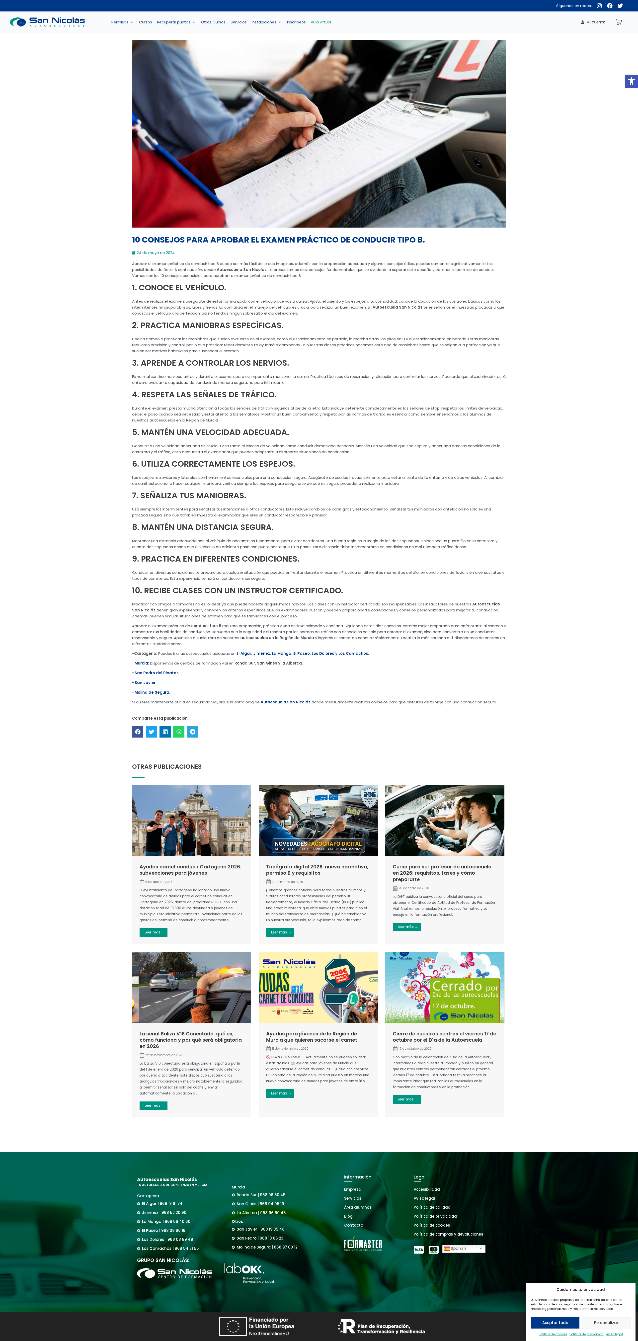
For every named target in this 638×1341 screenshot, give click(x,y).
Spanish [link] (458, 1248)
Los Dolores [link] (323, 653)
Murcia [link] (141, 663)
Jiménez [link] (261, 653)
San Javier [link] (145, 682)
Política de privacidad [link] (587, 1334)
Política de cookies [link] (553, 1334)
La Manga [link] (281, 653)
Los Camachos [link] (353, 653)
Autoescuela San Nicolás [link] (286, 702)
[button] (123, 22)
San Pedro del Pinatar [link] (156, 672)
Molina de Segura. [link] (152, 692)
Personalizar (606, 1323)
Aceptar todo (555, 1323)
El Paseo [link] (301, 653)
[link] (631, 81)
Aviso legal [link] (614, 1334)
